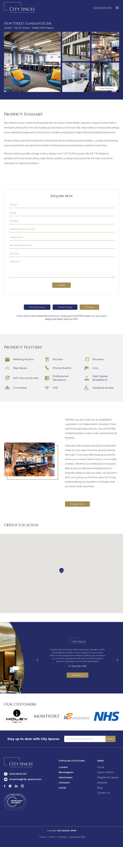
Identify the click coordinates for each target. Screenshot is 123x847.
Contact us (77, 675)
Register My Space (107, 777)
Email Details (65, 307)
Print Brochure (37, 307)
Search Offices (105, 772)
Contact (89, 307)
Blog (99, 787)
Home (100, 767)
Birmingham (66, 772)
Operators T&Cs (77, 837)
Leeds (62, 787)
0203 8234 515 (102, 8)
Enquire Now (77, 504)
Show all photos (106, 88)
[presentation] (37, 659)
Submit (61, 285)
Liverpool (64, 782)
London (63, 767)
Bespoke (102, 782)
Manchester (66, 777)
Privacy (42, 837)
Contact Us (103, 792)
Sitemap (62, 837)
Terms (52, 837)
